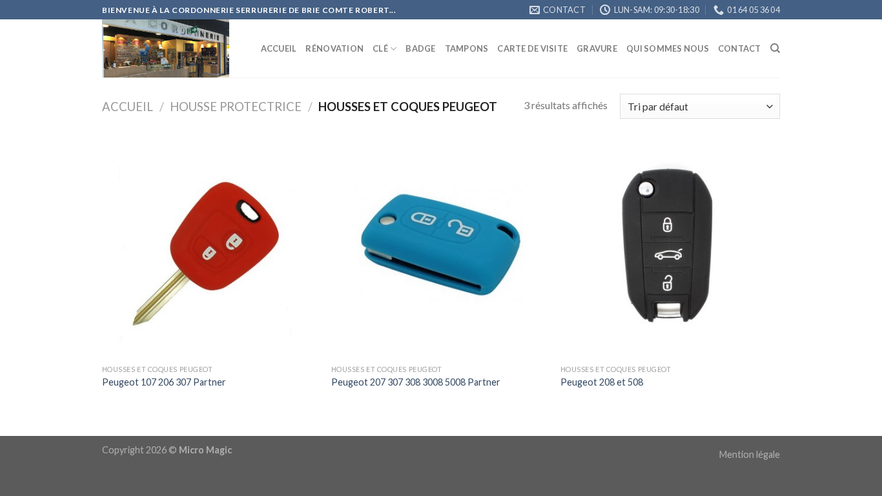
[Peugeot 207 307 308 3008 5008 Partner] (439, 249)
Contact (739, 48)
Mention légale (749, 454)
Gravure (597, 48)
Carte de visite (532, 48)
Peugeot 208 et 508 (601, 382)
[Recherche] (775, 48)
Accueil (279, 48)
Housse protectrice (236, 106)
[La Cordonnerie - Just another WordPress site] (166, 48)
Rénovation (334, 48)
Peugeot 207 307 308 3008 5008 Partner (415, 382)
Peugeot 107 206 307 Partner (164, 382)
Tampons (467, 48)
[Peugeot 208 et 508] (668, 249)
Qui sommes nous (667, 48)
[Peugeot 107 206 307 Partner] (210, 249)
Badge (420, 48)
